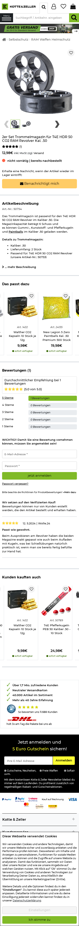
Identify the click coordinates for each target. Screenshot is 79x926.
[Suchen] (74, 17)
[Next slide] (57, 124)
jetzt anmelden (39, 476)
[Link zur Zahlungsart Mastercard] (26, 804)
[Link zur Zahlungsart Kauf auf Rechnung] (53, 799)
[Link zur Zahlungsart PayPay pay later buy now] (19, 799)
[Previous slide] (6, 124)
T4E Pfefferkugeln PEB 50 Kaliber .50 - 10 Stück (56, 629)
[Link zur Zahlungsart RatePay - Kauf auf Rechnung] (32, 799)
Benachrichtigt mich (41, 184)
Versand (38, 153)
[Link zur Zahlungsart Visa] (72, 799)
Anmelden (65, 760)
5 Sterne (7, 397)
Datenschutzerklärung (27, 900)
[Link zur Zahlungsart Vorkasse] (39, 806)
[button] (15, 124)
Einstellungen (39, 910)
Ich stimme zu (39, 920)
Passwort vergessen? (15, 483)
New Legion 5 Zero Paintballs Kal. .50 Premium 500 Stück (57, 336)
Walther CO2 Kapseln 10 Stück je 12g (22, 336)
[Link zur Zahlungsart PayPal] (6, 799)
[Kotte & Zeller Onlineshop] (18, 6)
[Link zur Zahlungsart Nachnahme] (52, 806)
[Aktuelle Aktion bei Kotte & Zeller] (39, 28)
